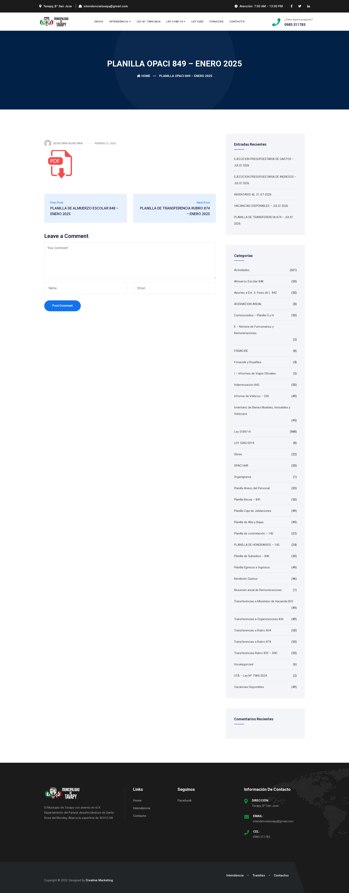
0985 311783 (261, 837)
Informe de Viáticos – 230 (251, 396)
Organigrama (242, 477)
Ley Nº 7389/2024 (148, 21)
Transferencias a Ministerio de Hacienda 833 (263, 601)
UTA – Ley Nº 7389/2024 (250, 675)
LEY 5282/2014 (244, 443)
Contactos (281, 875)
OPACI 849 (241, 465)
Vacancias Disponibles (249, 687)
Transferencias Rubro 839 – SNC (256, 653)
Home (145, 76)
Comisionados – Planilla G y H (254, 315)
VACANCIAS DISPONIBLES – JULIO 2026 (261, 206)
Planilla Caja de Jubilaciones (252, 511)
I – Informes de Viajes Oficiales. (255, 373)
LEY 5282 (197, 21)
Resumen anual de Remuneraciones (258, 590)
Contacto (237, 21)
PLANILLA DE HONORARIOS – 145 (256, 545)
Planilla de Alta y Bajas (249, 522)
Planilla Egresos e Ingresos (252, 567)
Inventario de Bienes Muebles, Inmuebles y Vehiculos (262, 411)
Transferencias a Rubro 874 (252, 642)
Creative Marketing (99, 880)
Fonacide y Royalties (247, 362)
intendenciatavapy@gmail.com (273, 821)
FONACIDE (216, 21)
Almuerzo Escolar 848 (248, 281)
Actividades (241, 270)
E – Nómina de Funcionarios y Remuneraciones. (254, 330)
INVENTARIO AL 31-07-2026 (252, 194)
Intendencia (118, 21)
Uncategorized (243, 664)
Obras (238, 454)
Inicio (98, 21)
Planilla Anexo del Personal (252, 488)
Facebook (185, 800)
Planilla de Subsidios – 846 (251, 556)
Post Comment (62, 305)
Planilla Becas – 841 (247, 499)
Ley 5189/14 (174, 21)
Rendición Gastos (246, 579)
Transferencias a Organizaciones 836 (259, 619)
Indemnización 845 (246, 385)
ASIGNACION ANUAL (248, 304)
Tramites (258, 875)
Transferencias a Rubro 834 (252, 630)
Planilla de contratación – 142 (253, 533)
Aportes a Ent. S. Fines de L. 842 (255, 293)
